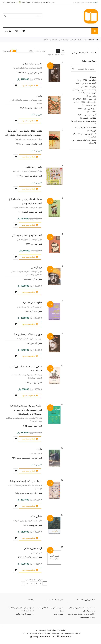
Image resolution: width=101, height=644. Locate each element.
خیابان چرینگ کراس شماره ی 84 (26, 481)
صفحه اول (61, 630)
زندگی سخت (36, 516)
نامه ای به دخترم (34, 167)
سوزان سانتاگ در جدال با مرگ (27, 334)
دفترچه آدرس (58, 614)
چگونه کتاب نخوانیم (32, 302)
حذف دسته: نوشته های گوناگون (83, 52)
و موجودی (6, 50)
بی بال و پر (36, 267)
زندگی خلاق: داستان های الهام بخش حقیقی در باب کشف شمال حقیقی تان (23, 133)
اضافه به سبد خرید (28, 85)
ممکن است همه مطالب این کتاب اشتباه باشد (26, 368)
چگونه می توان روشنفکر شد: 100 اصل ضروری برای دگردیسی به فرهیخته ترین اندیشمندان (26, 410)
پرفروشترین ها (41, 630)
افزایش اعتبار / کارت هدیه (20, 2)
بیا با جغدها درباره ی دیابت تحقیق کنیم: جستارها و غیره (25, 201)
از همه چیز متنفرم (33, 548)
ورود (6, 31)
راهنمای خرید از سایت (24, 614)
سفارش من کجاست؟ (38, 2)
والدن (39, 96)
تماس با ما (6, 2)
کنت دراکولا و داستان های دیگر (27, 235)
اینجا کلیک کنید (28, 610)
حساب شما (50, 2)
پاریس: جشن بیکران (32, 64)
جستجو (91, 39)
